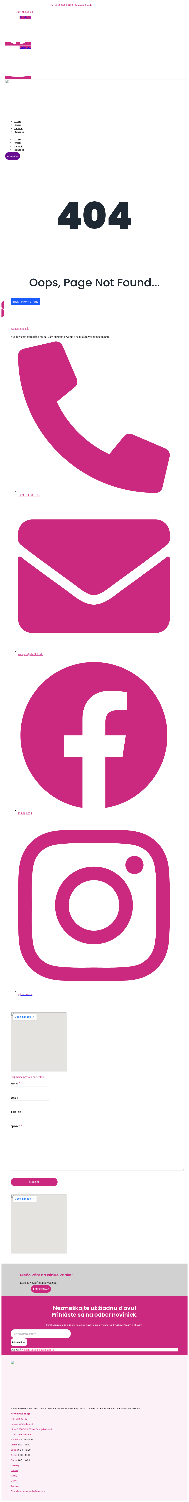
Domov (14, 1470)
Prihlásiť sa (19, 1342)
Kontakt (19, 131)
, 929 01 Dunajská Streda (79, 5)
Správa (16, 1126)
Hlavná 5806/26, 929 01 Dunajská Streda (32, 1429)
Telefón (16, 1112)
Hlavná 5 (54, 5)
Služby (14, 1475)
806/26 (63, 5)
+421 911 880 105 (24, 12)
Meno (15, 1083)
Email (15, 1098)
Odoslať (34, 1182)
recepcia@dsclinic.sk (30, 654)
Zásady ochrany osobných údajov (29, 1491)
